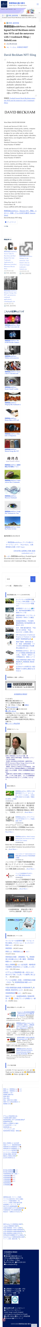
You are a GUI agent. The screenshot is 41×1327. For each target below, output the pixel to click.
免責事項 (9, 1308)
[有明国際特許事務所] (20, 685)
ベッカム (13, 47)
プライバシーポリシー (13, 1310)
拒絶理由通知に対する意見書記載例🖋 (14, 1119)
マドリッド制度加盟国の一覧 (11, 1201)
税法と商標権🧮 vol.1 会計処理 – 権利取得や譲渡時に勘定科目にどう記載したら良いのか (20, 967)
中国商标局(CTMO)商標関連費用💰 (13, 1210)
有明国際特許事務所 (20, 694)
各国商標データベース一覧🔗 (11, 1204)
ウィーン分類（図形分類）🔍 (11, 1239)
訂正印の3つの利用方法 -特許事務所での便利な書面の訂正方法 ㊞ (25, 669)
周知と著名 (6, 1098)
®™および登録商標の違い (10, 1116)
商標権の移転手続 (8, 1094)
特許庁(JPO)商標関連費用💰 (11, 1206)
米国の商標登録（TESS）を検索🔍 (13, 1228)
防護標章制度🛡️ (7, 1121)
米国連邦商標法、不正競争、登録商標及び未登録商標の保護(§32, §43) (25, 623)
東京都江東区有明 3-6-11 (13, 1256)
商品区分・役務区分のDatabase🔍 (12, 1211)
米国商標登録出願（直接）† (11, 1173)
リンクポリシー (19, 1308)
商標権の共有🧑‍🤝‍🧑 (7, 1104)
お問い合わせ (11, 711)
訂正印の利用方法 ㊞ (9, 1158)
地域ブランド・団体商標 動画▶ (12, 1145)
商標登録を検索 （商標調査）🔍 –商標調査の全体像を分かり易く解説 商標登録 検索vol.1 (19, 959)
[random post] (11, 1014)
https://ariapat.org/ (12, 707)
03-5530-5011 (10, 1262)
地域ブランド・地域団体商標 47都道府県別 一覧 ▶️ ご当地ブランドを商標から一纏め (20, 998)
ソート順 (8, 586)
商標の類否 (6, 1096)
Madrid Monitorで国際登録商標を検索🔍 (14, 1237)
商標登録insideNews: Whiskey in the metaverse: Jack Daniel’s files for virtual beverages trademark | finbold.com (25, 262)
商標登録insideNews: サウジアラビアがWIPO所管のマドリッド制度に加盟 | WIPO (25, 819)
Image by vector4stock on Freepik (17, 1314)
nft (8, 47)
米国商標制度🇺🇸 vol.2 (9, 1177)
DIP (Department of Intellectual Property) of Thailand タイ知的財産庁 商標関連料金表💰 (25, 637)
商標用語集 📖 (7, 1127)
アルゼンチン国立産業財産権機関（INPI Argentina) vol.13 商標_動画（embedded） (25, 1013)
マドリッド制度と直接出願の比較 (12, 1202)
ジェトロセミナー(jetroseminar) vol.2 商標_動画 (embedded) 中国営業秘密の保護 (25, 855)
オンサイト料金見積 (13, 723)
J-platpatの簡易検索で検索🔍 (11, 1226)
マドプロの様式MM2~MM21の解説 (13, 1199)
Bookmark (8, 1318)
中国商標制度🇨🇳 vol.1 (9, 1179)
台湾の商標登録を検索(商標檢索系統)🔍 (14, 1231)
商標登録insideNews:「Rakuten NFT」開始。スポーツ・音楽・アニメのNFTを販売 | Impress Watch (20, 213)
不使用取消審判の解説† (10, 1118)
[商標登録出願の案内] (4, 4)
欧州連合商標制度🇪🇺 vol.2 (10, 1172)
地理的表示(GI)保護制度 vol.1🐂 (12, 1146)
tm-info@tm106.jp (11, 1264)
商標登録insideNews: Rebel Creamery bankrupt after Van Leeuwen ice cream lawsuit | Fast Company (25, 838)
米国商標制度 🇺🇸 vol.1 (13, 993)
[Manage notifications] (3, 1320)
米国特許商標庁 (22, 47)
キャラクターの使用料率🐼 (11, 1150)
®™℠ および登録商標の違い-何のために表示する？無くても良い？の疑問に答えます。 (20, 974)
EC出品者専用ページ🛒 (10, 1125)
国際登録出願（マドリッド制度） (12, 1197)
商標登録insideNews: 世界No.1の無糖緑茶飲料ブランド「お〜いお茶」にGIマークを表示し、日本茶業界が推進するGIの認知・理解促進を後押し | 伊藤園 (20, 795)
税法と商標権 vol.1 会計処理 (11, 1143)
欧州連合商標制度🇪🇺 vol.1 (10, 1170)
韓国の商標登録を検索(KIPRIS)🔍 (12, 1233)
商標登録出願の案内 (17, 3)
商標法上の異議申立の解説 (10, 1123)
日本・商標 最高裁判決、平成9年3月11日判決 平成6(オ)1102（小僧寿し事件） (26, 630)
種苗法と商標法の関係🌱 (10, 1156)
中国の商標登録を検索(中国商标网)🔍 (14, 1229)
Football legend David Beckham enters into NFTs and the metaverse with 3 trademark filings (19, 100)
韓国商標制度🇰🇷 (7, 1183)
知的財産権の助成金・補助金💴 (12, 1131)
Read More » (29, 812)
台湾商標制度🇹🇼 (7, 1184)
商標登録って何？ (8, 1092)
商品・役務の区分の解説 (10, 1100)
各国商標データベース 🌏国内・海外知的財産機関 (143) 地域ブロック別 (25, 610)
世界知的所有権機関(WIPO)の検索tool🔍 (14, 1235)
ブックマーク (11, 222)
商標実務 (8, 948)
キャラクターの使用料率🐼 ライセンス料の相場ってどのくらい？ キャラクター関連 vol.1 (19, 943)
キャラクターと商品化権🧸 (11, 1152)
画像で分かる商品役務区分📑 (11, 1102)
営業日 (26, 705)
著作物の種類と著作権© (10, 1154)
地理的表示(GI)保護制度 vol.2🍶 (12, 1148)
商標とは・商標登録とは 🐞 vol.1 (17, 951)
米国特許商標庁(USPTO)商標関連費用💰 (14, 1208)
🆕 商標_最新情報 (12, 15)
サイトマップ (18, 1318)
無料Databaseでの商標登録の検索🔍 (13, 1224)
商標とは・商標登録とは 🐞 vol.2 (12, 1091)
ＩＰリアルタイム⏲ (9, 1129)
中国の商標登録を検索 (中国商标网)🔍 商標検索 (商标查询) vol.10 (25, 662)
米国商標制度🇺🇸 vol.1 (9, 1175)
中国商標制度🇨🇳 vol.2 (9, 1181)
